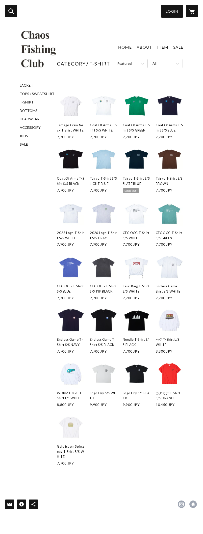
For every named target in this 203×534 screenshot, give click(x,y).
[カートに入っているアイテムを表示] (192, 11)
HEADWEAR (29, 119)
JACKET (26, 85)
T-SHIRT (27, 102)
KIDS (24, 136)
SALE (24, 144)
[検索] (11, 11)
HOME (125, 47)
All (154, 63)
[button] (172, 11)
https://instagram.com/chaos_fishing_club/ (181, 504)
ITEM (162, 47)
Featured (125, 63)
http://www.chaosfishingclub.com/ (193, 504)
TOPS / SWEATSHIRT (37, 94)
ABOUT (144, 47)
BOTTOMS (28, 110)
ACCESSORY (30, 127)
